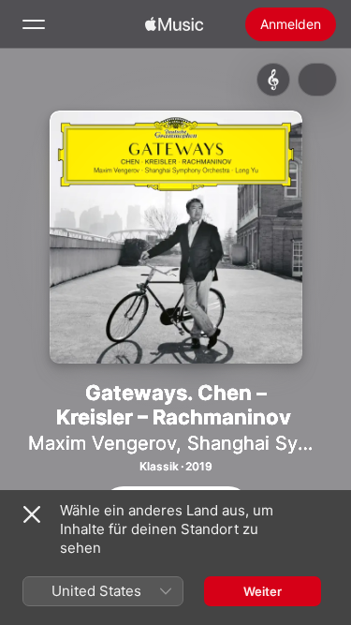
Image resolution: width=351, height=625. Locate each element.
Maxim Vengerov (102, 443)
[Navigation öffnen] (33, 24)
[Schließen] (31, 514)
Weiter (262, 591)
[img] (174, 24)
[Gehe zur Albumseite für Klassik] (273, 80)
